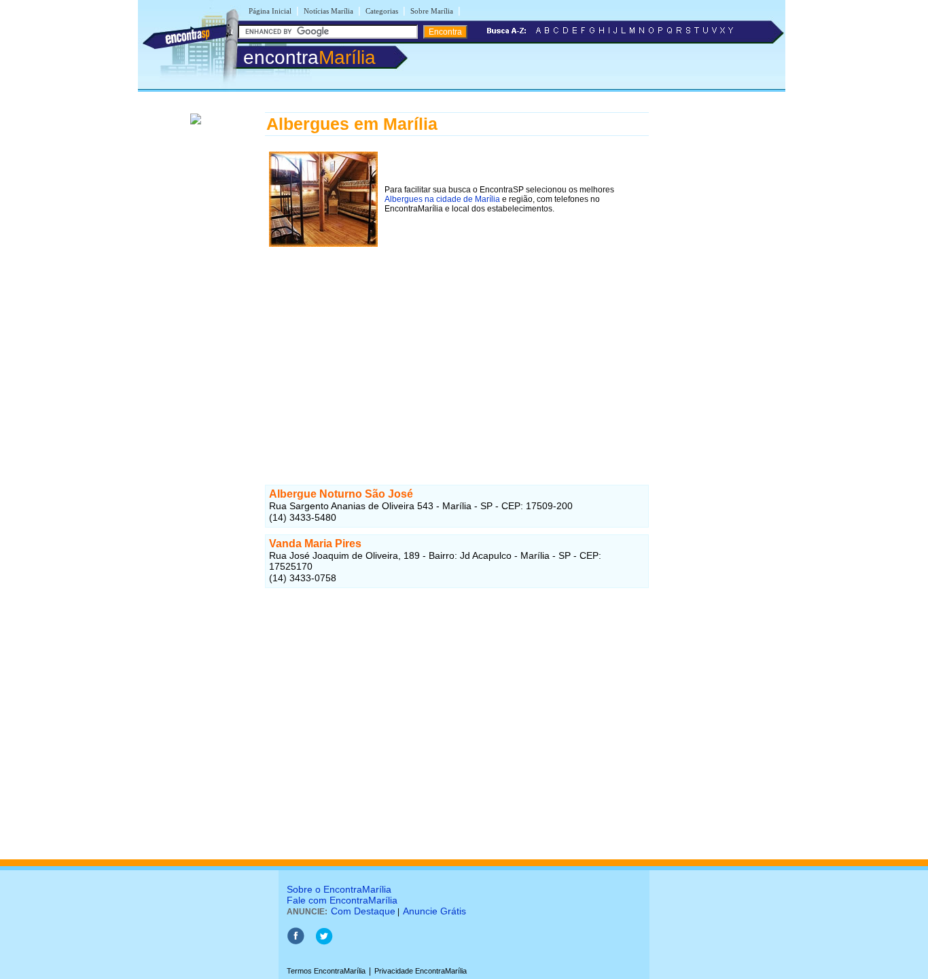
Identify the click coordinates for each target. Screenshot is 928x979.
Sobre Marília (431, 11)
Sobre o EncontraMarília (339, 889)
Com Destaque (363, 911)
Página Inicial (270, 11)
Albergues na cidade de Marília (442, 199)
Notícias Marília (328, 11)
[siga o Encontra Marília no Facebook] (295, 942)
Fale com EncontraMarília (342, 900)
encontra (309, 57)
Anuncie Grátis (434, 911)
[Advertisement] (457, 346)
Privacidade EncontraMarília (420, 971)
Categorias (381, 11)
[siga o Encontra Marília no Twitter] (324, 942)
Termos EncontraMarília (326, 971)
